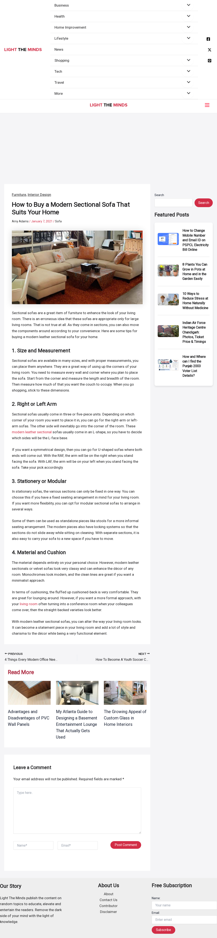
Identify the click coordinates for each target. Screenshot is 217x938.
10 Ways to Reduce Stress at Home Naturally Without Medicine (195, 301)
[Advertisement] (108, 145)
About (108, 894)
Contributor (108, 906)
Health (59, 16)
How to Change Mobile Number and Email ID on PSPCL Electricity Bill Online (195, 240)
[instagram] (209, 61)
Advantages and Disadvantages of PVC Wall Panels (28, 718)
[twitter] (209, 50)
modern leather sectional (32, 432)
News (58, 49)
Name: (156, 898)
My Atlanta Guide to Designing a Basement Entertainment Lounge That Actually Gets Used (76, 724)
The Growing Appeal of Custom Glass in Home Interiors (125, 718)
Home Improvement (70, 27)
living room (29, 604)
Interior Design (39, 194)
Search (159, 195)
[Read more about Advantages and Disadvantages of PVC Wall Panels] (29, 692)
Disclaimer (108, 912)
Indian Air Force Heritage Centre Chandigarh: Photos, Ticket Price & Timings (194, 332)
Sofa (58, 221)
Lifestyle (61, 38)
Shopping (61, 60)
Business (61, 5)
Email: (156, 912)
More (58, 93)
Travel (59, 82)
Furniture (19, 194)
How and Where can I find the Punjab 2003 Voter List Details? (194, 366)
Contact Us (108, 900)
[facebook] (208, 39)
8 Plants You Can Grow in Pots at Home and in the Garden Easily (194, 271)
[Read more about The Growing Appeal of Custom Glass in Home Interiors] (125, 692)
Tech (58, 71)
